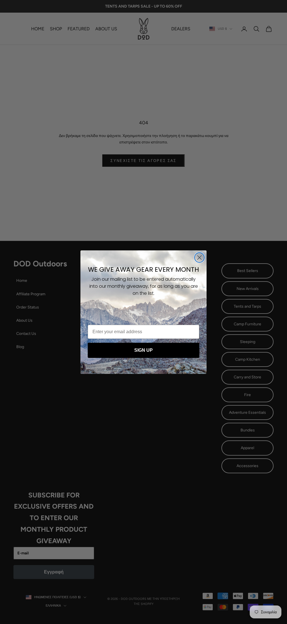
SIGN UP (143, 350)
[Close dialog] (199, 257)
